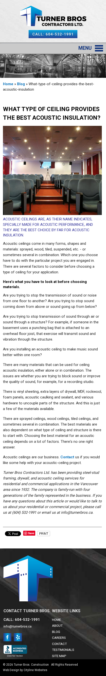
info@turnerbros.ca (17, 626)
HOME (56, 620)
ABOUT (57, 625)
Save (31, 533)
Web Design (11, 670)
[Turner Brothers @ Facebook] (7, 639)
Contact (67, 457)
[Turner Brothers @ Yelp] (18, 639)
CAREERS (59, 638)
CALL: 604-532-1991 (53, 34)
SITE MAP (59, 656)
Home (8, 84)
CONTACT (59, 644)
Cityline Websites (35, 670)
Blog (21, 84)
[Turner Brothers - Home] (53, 23)
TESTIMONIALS (63, 650)
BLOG (56, 632)
